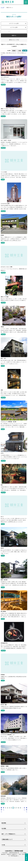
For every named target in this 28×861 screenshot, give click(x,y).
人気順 (19, 50)
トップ (2, 7)
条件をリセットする (14, 40)
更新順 (13, 50)
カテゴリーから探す (14, 23)
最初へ (1, 809)
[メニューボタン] (26, 2)
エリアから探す (14, 27)
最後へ (26, 809)
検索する (14, 35)
